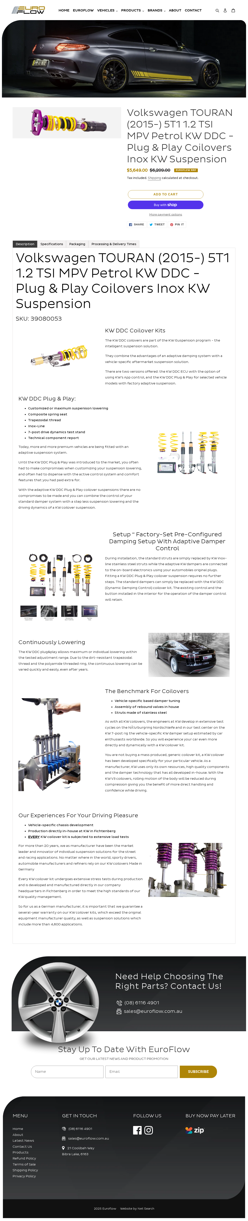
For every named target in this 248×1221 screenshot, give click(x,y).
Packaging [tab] (77, 244)
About (18, 1135)
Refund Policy (24, 1158)
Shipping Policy (25, 1170)
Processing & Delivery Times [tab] (113, 244)
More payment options (165, 214)
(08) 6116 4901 (80, 1129)
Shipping (154, 178)
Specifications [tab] (51, 244)
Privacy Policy (24, 1176)
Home (18, 1129)
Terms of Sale (24, 1164)
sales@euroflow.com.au (88, 1138)
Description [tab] (25, 244)
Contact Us (22, 1147)
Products (20, 1152)
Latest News (23, 1141)
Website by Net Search (137, 1209)
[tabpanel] (124, 596)
